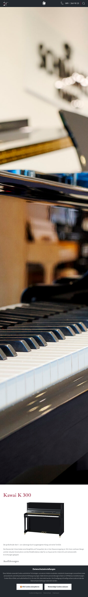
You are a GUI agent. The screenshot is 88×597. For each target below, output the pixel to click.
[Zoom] (44, 246)
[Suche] (83, 3)
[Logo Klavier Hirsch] (44, 6)
